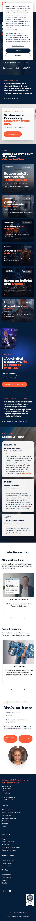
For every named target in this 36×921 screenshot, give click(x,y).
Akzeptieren (18, 50)
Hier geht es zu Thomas (14, 384)
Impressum (13, 912)
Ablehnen (18, 55)
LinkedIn (26, 739)
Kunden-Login (6, 866)
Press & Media (6, 877)
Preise (4, 826)
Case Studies (6, 821)
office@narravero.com (9, 797)
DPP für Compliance (8, 810)
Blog (3, 839)
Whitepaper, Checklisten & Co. (11, 847)
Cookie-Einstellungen (18, 46)
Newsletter (5, 844)
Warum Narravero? (8, 815)
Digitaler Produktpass (9, 850)
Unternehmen (6, 875)
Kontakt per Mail (9, 739)
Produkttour (5, 824)
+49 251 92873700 (7, 799)
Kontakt (4, 883)
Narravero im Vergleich (9, 818)
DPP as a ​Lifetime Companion (11, 813)
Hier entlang (13, 134)
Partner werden (7, 863)
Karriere (4, 880)
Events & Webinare (8, 842)
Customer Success (8, 860)
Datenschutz (22, 912)
